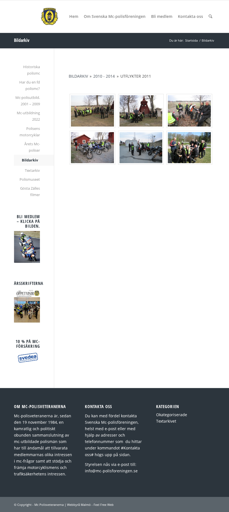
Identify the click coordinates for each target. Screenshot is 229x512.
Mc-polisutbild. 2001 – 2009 (27, 100)
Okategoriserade (171, 414)
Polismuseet (30, 179)
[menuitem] (73, 16)
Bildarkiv (21, 40)
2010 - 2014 (104, 76)
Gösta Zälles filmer (30, 191)
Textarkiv (32, 170)
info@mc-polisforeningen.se (111, 470)
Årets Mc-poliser (32, 147)
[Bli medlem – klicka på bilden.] (27, 261)
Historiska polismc (31, 70)
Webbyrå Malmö (79, 505)
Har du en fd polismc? (29, 85)
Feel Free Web (104, 505)
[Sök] (210, 16)
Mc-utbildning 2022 (28, 116)
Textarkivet (166, 421)
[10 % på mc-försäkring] (27, 362)
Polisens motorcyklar (30, 131)
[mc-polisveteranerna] (49, 16)
